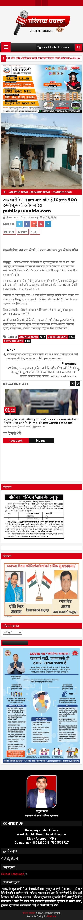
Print (23, 232)
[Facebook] (45, 3)
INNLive (51, 916)
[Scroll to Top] (77, 914)
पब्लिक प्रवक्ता (29, 913)
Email (11, 232)
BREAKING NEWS (61, 337)
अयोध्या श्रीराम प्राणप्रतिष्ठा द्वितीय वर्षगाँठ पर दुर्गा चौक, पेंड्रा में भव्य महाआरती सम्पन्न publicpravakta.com (40, 420)
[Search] (78, 47)
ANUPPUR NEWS (32, 337)
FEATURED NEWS (17, 341)
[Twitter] (38, 3)
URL (36, 232)
